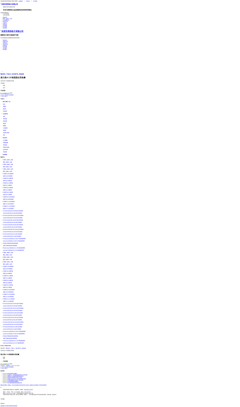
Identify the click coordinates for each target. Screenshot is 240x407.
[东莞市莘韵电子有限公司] (9, 4)
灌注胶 (4, 108)
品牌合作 (5, 23)
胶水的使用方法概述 (12, 373)
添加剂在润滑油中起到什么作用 (15, 377)
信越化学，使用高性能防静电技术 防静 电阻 (17, 374)
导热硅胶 (5, 111)
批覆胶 (4, 106)
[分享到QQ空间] (1, 93)
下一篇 (4, 96)
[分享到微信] (6, 93)
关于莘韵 (35, 1)
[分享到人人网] (5, 93)
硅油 (4, 134)
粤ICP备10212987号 (28, 389)
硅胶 (4, 104)
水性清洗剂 (5, 149)
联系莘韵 (5, 27)
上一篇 (6, 94)
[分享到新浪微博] (2, 93)
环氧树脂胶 (5, 142)
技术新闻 (5, 25)
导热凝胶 (5, 151)
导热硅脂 (21, 74)
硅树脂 (4, 130)
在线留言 (21, 1)
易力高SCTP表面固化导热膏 (5, 345)
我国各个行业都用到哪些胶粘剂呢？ (16, 376)
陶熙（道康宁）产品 (7, 18)
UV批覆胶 (5, 127)
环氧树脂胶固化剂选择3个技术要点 (15, 380)
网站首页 (5, 17)
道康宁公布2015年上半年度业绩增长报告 (17, 378)
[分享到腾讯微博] (3, 93)
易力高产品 (5, 21)
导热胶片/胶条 (6, 132)
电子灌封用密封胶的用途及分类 (15, 382)
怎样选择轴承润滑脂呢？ (13, 381)
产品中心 (28, 1)
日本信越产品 (6, 19)
